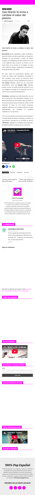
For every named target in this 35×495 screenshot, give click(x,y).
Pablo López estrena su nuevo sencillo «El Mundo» (25, 180)
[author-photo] (17, 196)
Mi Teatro (26, 172)
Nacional (4, 9)
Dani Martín (19, 172)
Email (3, 368)
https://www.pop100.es (17, 200)
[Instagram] (14, 216)
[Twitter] (24, 216)
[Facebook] (10, 216)
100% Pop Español (8, 21)
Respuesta (10, 241)
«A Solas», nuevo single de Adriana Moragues (9, 180)
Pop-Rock (9, 9)
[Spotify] (17, 216)
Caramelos (12, 172)
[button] (3, 2)
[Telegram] (21, 216)
